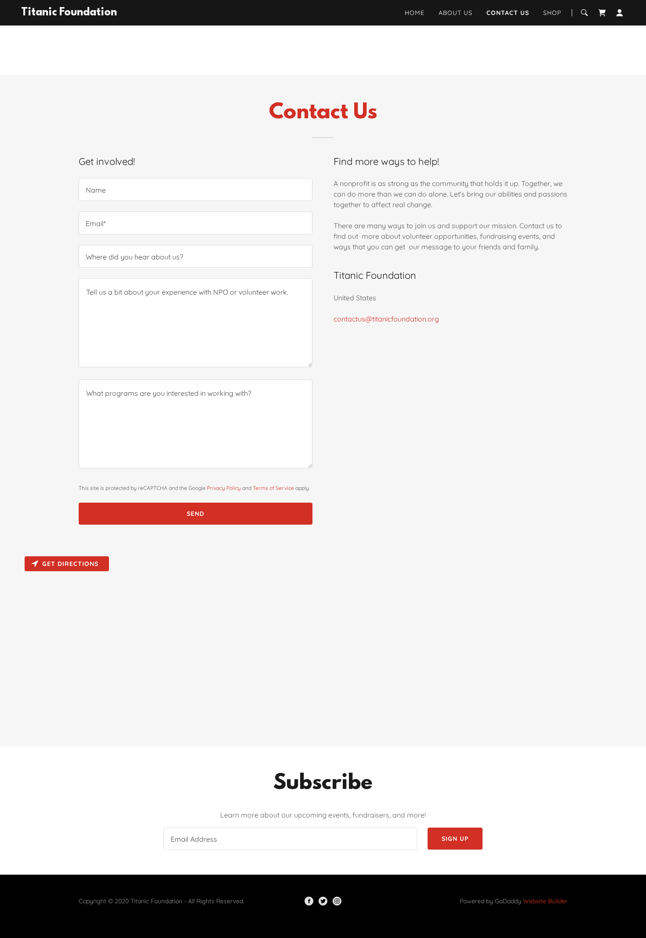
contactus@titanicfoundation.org (386, 318)
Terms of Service (273, 488)
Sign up (455, 839)
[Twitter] (323, 901)
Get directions (70, 564)
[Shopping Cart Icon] (602, 12)
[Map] (323, 650)
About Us (455, 13)
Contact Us (507, 13)
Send (195, 514)
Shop (552, 13)
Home (415, 13)
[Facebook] (309, 901)
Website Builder (545, 901)
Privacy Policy (224, 488)
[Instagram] (337, 901)
